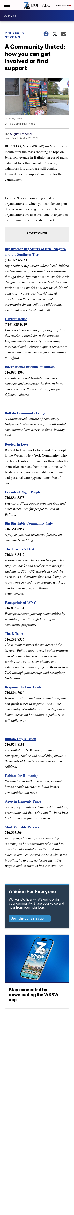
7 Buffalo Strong (14, 35)
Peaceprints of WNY (20, 602)
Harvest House (16, 318)
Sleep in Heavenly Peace (23, 801)
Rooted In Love (16, 444)
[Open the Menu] (6, 5)
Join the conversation (28, 918)
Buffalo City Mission (20, 738)
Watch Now (62, 5)
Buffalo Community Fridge (25, 413)
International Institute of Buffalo (30, 366)
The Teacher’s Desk (20, 549)
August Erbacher (21, 134)
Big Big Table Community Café (29, 523)
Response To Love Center (24, 687)
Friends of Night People (23, 492)
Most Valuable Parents (22, 827)
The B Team (14, 633)
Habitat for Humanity (21, 775)
